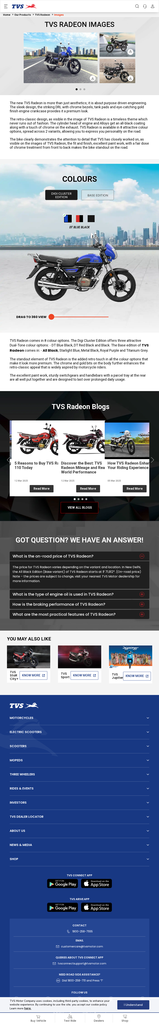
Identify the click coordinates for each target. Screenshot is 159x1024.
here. (27, 1008)
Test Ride (70, 1021)
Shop (125, 1021)
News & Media (21, 845)
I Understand (133, 1005)
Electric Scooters (26, 732)
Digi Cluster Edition (61, 195)
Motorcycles (21, 718)
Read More (42, 488)
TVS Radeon (42, 14)
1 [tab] (77, 89)
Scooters (18, 746)
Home (6, 14)
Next (150, 460)
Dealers (99, 1021)
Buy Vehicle (38, 1021)
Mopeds (16, 760)
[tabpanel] (79, 57)
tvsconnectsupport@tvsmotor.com (82, 963)
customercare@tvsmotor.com (82, 946)
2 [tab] (80, 89)
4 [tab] (86, 499)
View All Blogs (80, 507)
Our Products (22, 14)
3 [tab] (84, 89)
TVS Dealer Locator (26, 816)
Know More (31, 675)
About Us (17, 831)
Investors (18, 802)
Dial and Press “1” (82, 980)
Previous (9, 460)
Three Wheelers (22, 774)
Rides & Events (22, 788)
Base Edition (97, 195)
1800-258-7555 (82, 931)
